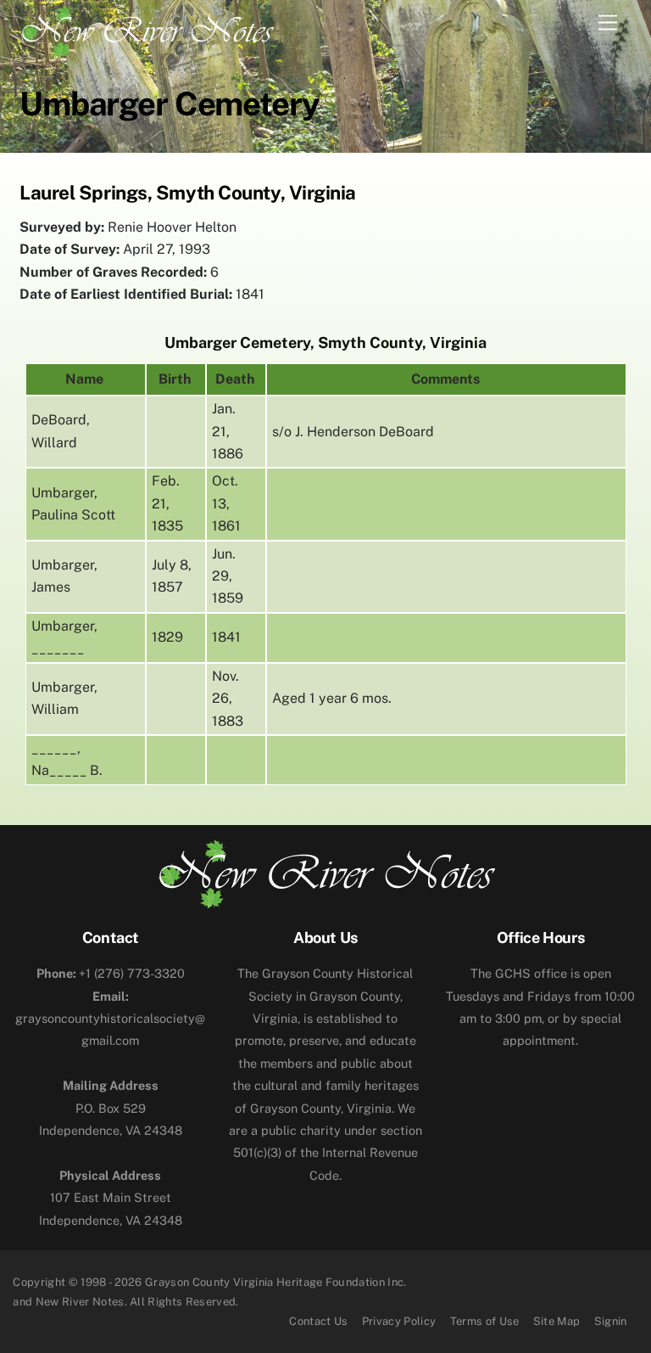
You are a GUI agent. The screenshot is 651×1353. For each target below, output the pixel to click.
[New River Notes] (146, 28)
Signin (610, 1321)
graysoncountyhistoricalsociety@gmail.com (110, 1018)
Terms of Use (485, 1321)
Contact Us (318, 1321)
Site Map (557, 1321)
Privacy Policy (399, 1321)
